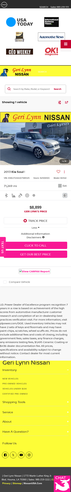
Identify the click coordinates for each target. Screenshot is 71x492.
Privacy (6, 483)
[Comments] (65, 195)
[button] (67, 138)
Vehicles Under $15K (14, 389)
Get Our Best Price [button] (35, 254)
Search (57, 88)
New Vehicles (10, 379)
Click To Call (35, 245)
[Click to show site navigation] (66, 44)
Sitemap (17, 483)
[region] (35, 235)
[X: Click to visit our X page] (13, 455)
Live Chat (62, 484)
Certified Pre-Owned (15, 394)
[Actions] (64, 172)
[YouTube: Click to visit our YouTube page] (21, 455)
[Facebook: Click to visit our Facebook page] (5, 455)
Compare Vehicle (19, 282)
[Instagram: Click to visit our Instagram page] (29, 455)
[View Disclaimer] (34, 195)
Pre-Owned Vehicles (14, 384)
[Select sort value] (65, 102)
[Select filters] (60, 102)
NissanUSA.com (33, 483)
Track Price (38, 221)
